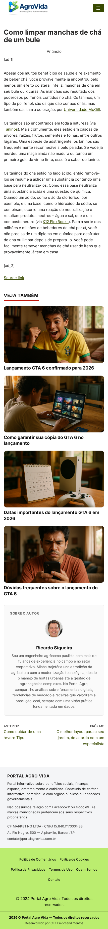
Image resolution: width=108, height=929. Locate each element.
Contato (54, 879)
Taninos (11, 129)
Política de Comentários (37, 859)
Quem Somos (86, 869)
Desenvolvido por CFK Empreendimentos (54, 923)
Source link (14, 277)
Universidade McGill (82, 109)
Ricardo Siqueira (54, 647)
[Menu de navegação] (98, 8)
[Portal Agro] (29, 8)
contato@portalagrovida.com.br (31, 839)
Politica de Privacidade (28, 869)
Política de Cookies (74, 859)
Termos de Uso (61, 869)
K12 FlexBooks (56, 221)
